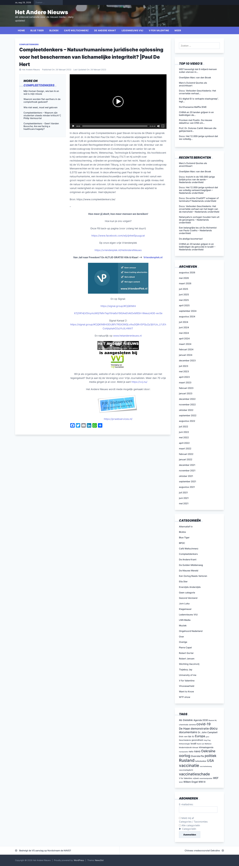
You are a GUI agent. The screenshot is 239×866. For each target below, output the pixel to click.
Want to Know (186, 691)
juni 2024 (184, 327)
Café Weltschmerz (76, 30)
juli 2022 (183, 426)
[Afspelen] (73, 126)
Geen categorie (187, 592)
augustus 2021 (187, 487)
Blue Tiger (37, 30)
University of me (187, 675)
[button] (118, 101)
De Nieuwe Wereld (188, 570)
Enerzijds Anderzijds (190, 587)
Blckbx (54, 30)
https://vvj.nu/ (139, 381)
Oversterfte (197, 756)
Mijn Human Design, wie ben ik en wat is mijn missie (41, 92)
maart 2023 (185, 382)
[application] (118, 101)
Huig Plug (207, 740)
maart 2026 (185, 283)
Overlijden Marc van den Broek (195, 171)
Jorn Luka (184, 603)
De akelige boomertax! (191, 238)
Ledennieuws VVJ (132, 30)
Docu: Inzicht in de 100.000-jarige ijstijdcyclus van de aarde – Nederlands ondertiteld (197, 179)
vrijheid (196, 778)
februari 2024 (186, 349)
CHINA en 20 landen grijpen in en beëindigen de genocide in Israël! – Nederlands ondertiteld (197, 247)
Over (181, 636)
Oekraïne (208, 751)
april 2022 (184, 443)
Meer (178, 30)
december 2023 (187, 360)
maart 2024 (185, 344)
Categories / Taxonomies (193, 821)
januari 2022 (185, 459)
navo (197, 751)
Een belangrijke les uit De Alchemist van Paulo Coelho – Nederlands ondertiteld (198, 230)
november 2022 (187, 404)
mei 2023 (184, 371)
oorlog (184, 755)
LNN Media (184, 620)
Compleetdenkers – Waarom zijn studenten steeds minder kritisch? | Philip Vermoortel (42, 115)
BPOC (182, 543)
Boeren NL (213, 720)
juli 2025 (183, 289)
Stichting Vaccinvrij (189, 664)
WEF (216, 778)
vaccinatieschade (194, 774)
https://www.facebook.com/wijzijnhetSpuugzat (118, 235)
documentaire (188, 732)
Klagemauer (185, 609)
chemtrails (183, 724)
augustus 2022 (187, 421)
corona (192, 724)
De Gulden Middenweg (191, 565)
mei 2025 (184, 300)
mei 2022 (184, 437)
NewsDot (99, 860)
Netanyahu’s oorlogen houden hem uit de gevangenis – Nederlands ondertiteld (199, 220)
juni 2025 (184, 294)
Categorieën (189, 828)
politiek (210, 756)
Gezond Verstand (188, 598)
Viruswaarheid (186, 686)
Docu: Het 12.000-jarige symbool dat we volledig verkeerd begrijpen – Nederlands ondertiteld (198, 190)
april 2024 (184, 338)
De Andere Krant (105, 30)
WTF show (184, 697)
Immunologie (184, 744)
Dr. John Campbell (207, 732)
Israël (193, 743)
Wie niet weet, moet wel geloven (41, 107)
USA (210, 761)
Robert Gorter (186, 653)
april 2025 (184, 305)
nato (191, 751)
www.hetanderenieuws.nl (127, 335)
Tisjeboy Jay (185, 669)
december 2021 (187, 465)
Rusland (186, 760)
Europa (200, 736)
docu (213, 728)
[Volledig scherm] (163, 126)
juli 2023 (183, 366)
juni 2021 (184, 498)
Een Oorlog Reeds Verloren (193, 576)
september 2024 (187, 311)
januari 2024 (185, 355)
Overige (183, 642)
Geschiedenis (185, 740)
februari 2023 (186, 388)
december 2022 (187, 399)
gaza (207, 737)
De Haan (184, 728)
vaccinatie (189, 765)
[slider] (114, 126)
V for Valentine (159, 30)
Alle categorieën (190, 825)
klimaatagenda (206, 747)
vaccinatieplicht (186, 770)
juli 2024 (183, 322)
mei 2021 (184, 503)
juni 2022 (184, 432)
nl (135, 306)
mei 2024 (184, 333)
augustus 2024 (187, 316)
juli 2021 (183, 492)
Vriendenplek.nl (153, 257)
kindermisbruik (185, 747)
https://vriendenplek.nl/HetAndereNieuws (118, 250)
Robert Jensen (186, 658)
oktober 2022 (186, 410)
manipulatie (183, 752)
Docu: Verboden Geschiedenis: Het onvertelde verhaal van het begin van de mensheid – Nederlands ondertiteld (199, 209)
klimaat (195, 747)
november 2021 (187, 470)
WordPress (79, 860)
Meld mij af (187, 818)
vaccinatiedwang (206, 766)
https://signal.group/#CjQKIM (117, 306)
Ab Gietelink (186, 720)
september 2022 (187, 415)
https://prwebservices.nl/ (118, 419)
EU (193, 736)
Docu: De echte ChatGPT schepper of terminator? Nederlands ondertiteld (199, 199)
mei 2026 (184, 278)
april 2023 (184, 377)
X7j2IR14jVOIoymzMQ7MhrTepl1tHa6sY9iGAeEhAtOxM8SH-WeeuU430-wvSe (118, 313)
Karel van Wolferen (204, 744)
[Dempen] (158, 126)
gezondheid (197, 740)
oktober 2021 (186, 476)
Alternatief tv (186, 526)
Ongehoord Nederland (190, 631)
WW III (202, 781)
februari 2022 (186, 454)
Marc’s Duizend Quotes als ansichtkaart (193, 164)
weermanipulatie (205, 778)
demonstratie (200, 728)
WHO (181, 782)
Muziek (183, 625)
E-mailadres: (186, 804)
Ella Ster (183, 581)
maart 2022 (185, 448)
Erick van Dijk (185, 736)
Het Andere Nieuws (41, 12)
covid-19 (203, 724)
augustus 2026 (187, 272)
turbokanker (200, 761)
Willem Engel (190, 781)
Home (21, 30)
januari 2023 (185, 393)
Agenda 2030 (200, 720)
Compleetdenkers (29, 44)
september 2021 (187, 481)
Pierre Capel (185, 647)
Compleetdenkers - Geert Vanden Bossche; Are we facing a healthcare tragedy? (41, 126)
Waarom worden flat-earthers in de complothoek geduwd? (42, 100)
